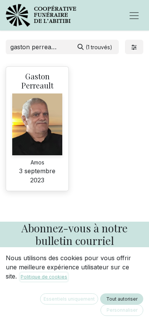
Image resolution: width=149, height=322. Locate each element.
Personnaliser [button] (122, 310)
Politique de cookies (44, 277)
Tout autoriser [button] (122, 299)
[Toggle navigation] (134, 15)
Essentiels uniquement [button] (69, 299)
